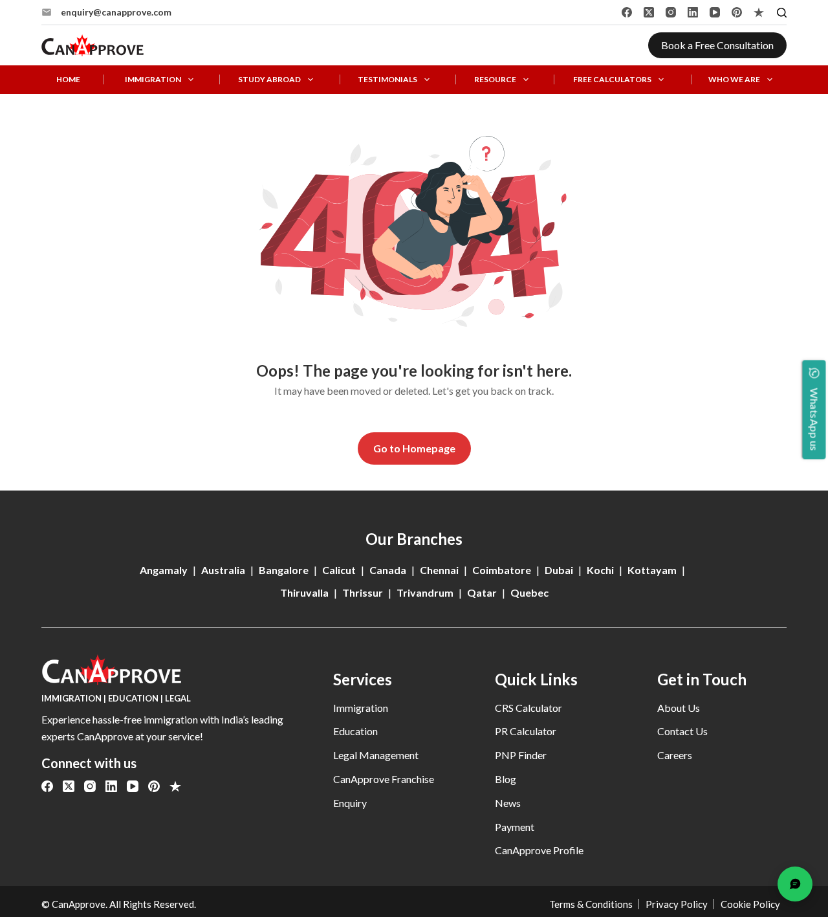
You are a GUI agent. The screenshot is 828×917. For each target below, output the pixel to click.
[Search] (782, 12)
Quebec (529, 592)
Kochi (600, 570)
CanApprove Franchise (383, 779)
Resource (495, 79)
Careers (674, 755)
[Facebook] (627, 12)
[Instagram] (671, 12)
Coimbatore (501, 570)
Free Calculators (612, 79)
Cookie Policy (750, 904)
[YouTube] (715, 12)
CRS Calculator (528, 708)
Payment (514, 827)
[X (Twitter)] (649, 12)
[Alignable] (759, 12)
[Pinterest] (737, 12)
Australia (223, 570)
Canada (387, 570)
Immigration (153, 79)
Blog (505, 779)
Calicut (339, 570)
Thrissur (362, 592)
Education (355, 731)
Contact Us (682, 731)
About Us (678, 708)
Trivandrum (425, 592)
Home (68, 79)
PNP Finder (521, 755)
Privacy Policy (677, 904)
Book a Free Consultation (717, 45)
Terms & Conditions (591, 904)
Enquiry (350, 803)
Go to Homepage (414, 448)
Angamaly (164, 570)
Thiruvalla (304, 592)
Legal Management (376, 755)
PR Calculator (525, 731)
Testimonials (387, 79)
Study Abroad (269, 79)
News (508, 803)
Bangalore (284, 570)
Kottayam (652, 570)
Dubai (559, 570)
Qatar (482, 592)
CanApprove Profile (539, 850)
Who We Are (734, 79)
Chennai (439, 570)
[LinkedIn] (693, 12)
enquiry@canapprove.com (116, 11)
